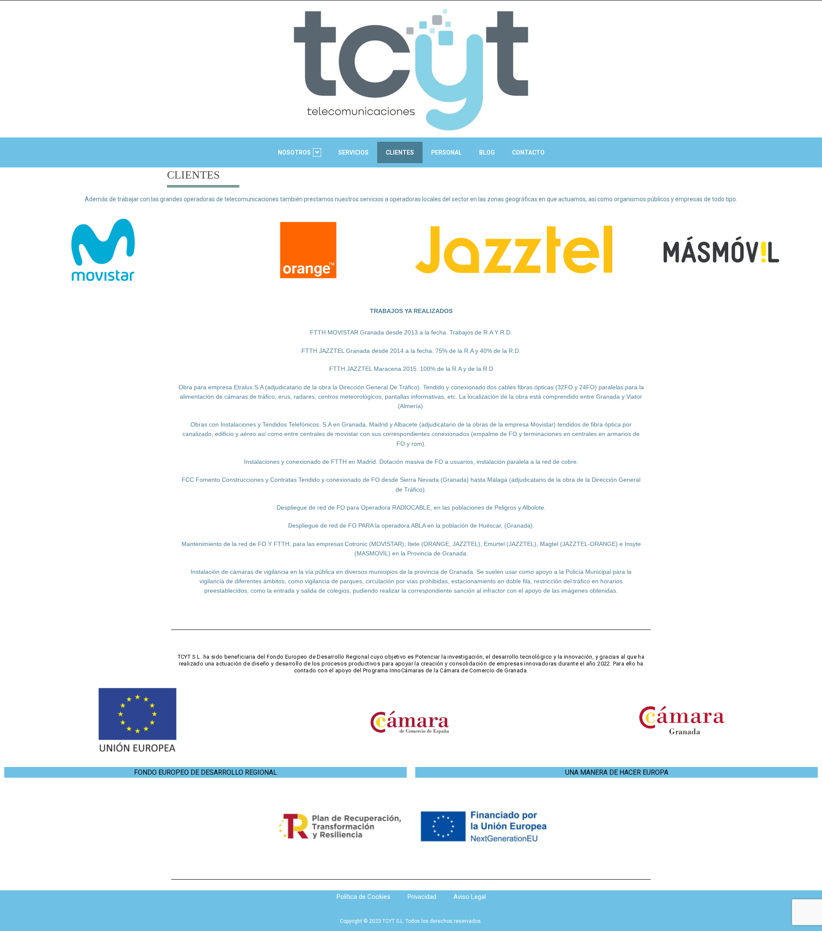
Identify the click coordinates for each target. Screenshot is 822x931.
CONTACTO (528, 152)
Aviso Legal (469, 897)
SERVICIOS (353, 152)
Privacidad (422, 897)
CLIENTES (400, 152)
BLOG (487, 152)
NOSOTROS (294, 152)
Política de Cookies (363, 897)
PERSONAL (446, 152)
